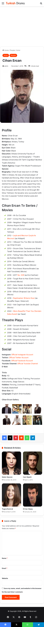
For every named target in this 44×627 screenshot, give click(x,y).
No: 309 (20, 275)
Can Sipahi (27, 477)
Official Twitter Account (18, 357)
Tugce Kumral (7, 509)
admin (6, 66)
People (12, 50)
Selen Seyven (7, 477)
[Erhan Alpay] (32, 495)
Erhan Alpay (28, 509)
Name (5, 558)
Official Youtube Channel (27, 363)
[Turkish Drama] (15, 3)
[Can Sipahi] (32, 463)
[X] (10, 437)
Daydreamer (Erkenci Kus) (24, 298)
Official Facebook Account (22, 360)
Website (5, 578)
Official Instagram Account (22, 354)
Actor (18, 50)
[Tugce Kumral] (11, 495)
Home (6, 50)
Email (4, 568)
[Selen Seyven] (11, 463)
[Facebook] (4, 437)
